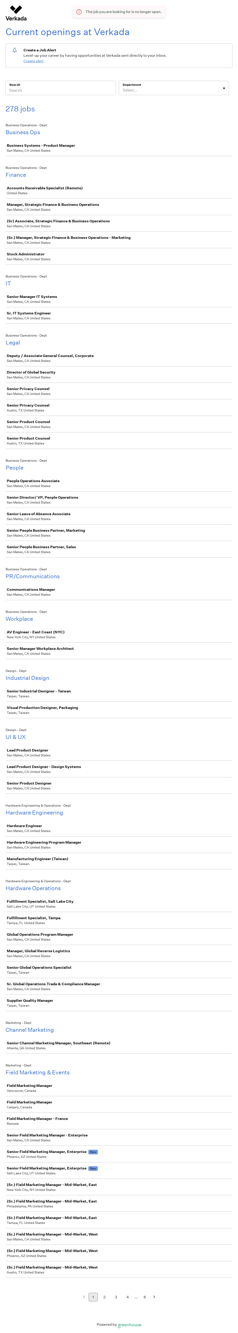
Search (14, 85)
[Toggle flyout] (224, 88)
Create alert (33, 61)
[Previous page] (84, 1297)
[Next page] (154, 1297)
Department (132, 85)
